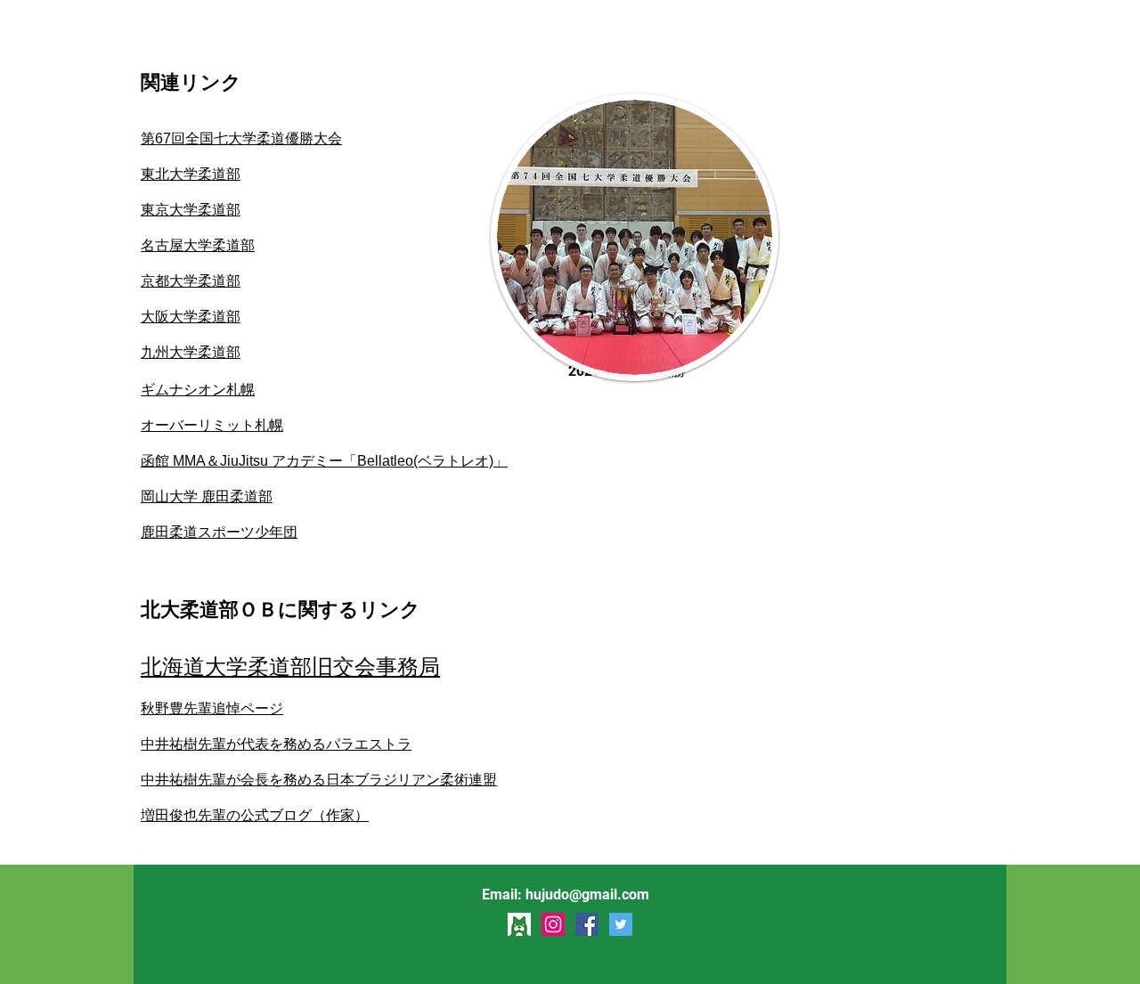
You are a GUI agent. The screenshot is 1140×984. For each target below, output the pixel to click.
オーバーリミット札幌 (212, 425)
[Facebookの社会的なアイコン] (586, 924)
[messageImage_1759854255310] (519, 924)
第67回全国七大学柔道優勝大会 (241, 138)
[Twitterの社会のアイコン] (620, 924)
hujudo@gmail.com (587, 894)
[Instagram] (553, 924)
